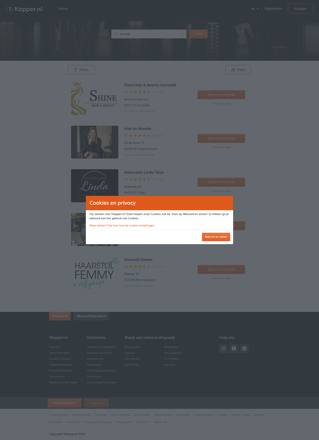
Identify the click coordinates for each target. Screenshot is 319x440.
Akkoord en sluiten (216, 236)
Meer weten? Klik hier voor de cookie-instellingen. (122, 225)
